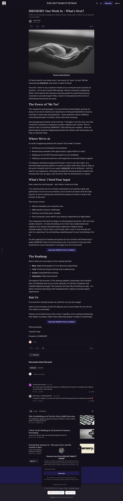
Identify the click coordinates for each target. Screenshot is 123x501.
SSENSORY (44, 83)
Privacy (61, 488)
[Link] (26, 104)
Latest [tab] (35, 411)
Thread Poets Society (39, 384)
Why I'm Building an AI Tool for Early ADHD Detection (52, 416)
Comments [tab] (33, 368)
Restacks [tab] (40, 368)
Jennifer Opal (37, 20)
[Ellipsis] (93, 384)
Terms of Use (70, 477)
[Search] (97, 3)
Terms (66, 488)
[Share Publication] (101, 3)
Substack (52, 497)
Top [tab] (31, 411)
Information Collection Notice (61, 479)
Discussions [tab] (42, 411)
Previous (36, 355)
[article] (61, 420)
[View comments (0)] (46, 425)
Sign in (117, 3)
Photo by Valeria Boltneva (61, 75)
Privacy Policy (75, 479)
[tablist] (36, 368)
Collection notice (74, 488)
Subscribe (108, 3)
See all (32, 461)
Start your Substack (57, 493)
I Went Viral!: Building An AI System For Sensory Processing (49, 431)
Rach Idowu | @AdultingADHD (42, 396)
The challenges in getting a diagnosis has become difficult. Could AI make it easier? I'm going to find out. (52, 419)
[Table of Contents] (2, 250)
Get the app (70, 493)
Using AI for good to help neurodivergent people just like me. (48, 435)
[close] (78, 448)
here (78, 302)
